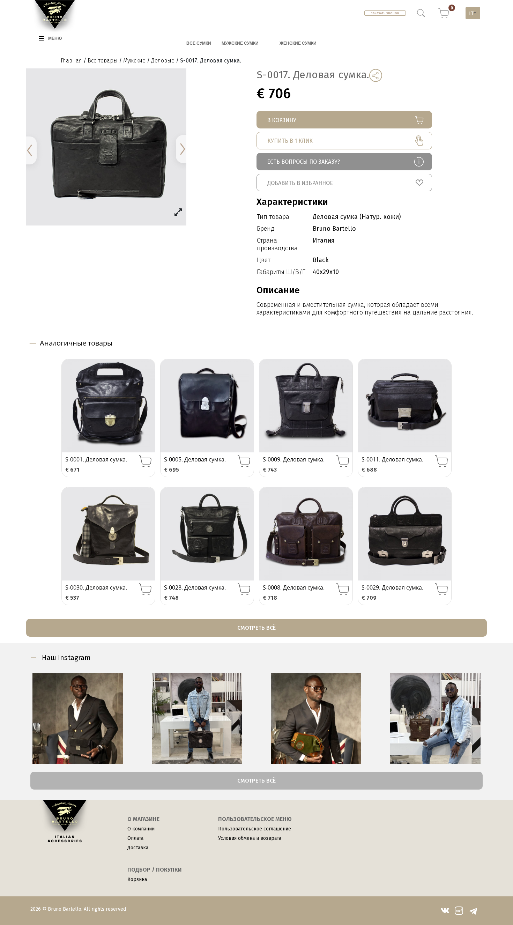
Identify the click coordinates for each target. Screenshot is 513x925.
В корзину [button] (145, 461)
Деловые (162, 60)
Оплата (135, 838)
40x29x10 (326, 272)
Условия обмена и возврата (249, 838)
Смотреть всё (256, 627)
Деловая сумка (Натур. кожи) (357, 217)
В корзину (281, 120)
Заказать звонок (385, 13)
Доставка (137, 848)
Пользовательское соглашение (254, 829)
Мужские (134, 60)
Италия (324, 240)
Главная (71, 60)
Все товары (103, 60)
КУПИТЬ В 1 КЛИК (290, 141)
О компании (141, 829)
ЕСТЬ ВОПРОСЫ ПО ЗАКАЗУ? (303, 161)
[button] (344, 182)
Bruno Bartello (334, 228)
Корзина (137, 879)
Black (321, 260)
